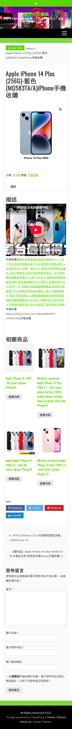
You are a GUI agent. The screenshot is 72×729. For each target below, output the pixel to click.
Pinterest (55, 508)
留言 (9, 589)
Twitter (36, 508)
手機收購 (33, 175)
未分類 (16, 175)
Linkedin (16, 515)
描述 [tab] (13, 186)
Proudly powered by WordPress (25, 717)
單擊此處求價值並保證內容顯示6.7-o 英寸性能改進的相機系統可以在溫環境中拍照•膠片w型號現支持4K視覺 (36, 264)
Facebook (16, 508)
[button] (60, 109)
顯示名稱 (12, 633)
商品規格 (59, 304)
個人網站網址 (14, 661)
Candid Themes (41, 721)
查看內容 (14, 396)
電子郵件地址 (15, 647)
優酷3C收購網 (36, 14)
